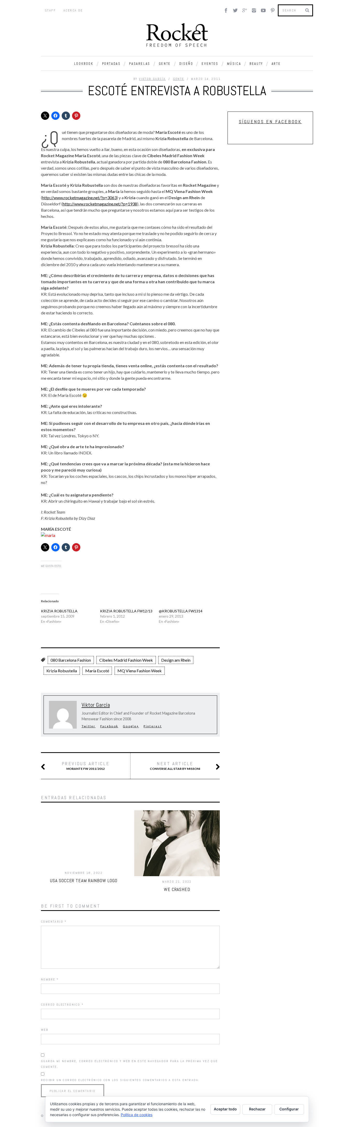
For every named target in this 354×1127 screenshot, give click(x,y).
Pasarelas (139, 63)
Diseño (186, 63)
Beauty (256, 63)
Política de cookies (136, 1114)
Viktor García (152, 79)
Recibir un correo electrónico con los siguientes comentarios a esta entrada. (120, 1080)
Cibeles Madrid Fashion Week (126, 660)
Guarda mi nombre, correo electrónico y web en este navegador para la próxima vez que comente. (129, 1064)
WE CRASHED (177, 889)
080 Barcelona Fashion (71, 660)
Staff (50, 10)
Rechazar (257, 1109)
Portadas (111, 63)
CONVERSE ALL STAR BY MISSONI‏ (175, 766)
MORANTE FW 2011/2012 (86, 766)
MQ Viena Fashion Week (139, 670)
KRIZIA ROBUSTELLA (59, 611)
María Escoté (97, 670)
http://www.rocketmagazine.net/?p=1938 (100, 203)
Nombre (50, 979)
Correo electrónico (62, 1004)
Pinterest (153, 726)
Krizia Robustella (61, 670)
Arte (276, 63)
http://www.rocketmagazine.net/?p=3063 (79, 197)
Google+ (131, 726)
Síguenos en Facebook (270, 122)
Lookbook (84, 63)
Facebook (109, 726)
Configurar (289, 1109)
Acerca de (73, 10)
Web (44, 1030)
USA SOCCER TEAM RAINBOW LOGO (83, 880)
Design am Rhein (175, 660)
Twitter (89, 726)
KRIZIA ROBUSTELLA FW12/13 (126, 611)
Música (234, 63)
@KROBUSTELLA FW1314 (180, 611)
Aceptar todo (225, 1109)
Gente (165, 63)
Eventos (210, 63)
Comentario (54, 921)
